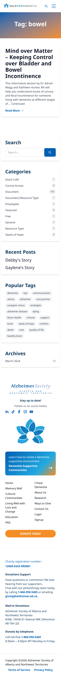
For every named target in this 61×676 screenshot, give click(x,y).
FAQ (7, 522)
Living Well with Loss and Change (15, 507)
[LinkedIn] (7, 411)
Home (9, 483)
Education (11, 517)
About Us (40, 492)
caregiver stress (16, 305)
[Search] (46, 6)
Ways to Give (43, 503)
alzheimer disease (17, 311)
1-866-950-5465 (28, 592)
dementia (12, 293)
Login (38, 514)
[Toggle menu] (53, 6)
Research (40, 498)
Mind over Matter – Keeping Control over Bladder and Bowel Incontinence (29, 63)
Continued (18, 104)
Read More (12, 110)
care (21, 330)
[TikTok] (13, 411)
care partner (43, 299)
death (10, 330)
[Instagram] (25, 411)
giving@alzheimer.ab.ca (21, 596)
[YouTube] (31, 411)
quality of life (36, 330)
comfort (43, 323)
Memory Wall (13, 488)
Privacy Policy (43, 670)
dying (36, 311)
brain (10, 323)
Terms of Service (19, 670)
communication (41, 293)
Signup (39, 520)
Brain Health (14, 317)
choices (31, 317)
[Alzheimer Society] (30, 388)
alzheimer (25, 299)
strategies (35, 305)
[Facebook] (19, 411)
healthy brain (14, 336)
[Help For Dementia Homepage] (30, 431)
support (44, 317)
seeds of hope (26, 323)
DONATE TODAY (30, 534)
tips (25, 293)
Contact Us (41, 509)
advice (10, 299)
